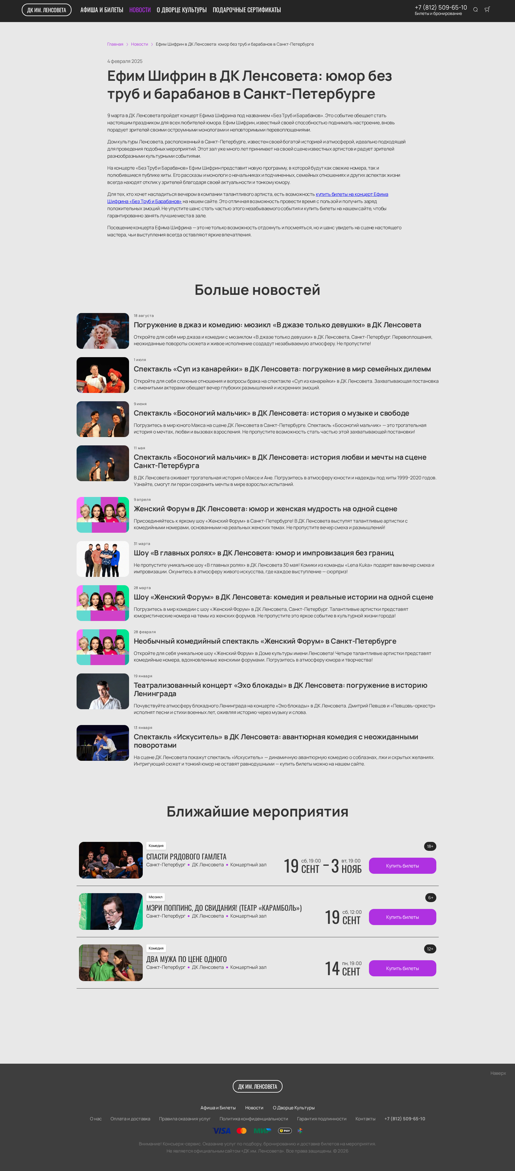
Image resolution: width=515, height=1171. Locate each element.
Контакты (366, 1119)
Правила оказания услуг (185, 1119)
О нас (96, 1119)
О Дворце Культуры (182, 9)
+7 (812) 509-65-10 (441, 7)
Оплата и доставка (130, 1119)
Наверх (498, 1073)
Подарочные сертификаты (247, 9)
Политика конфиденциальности (254, 1119)
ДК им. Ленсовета (46, 10)
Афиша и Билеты (101, 9)
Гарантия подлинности (322, 1119)
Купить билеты (402, 865)
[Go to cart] (487, 10)
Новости (140, 9)
